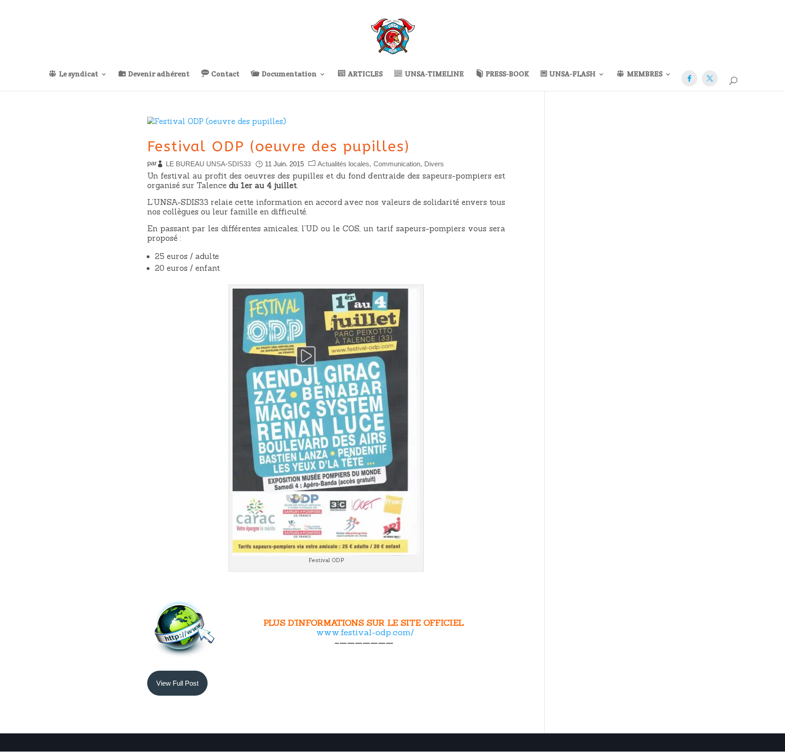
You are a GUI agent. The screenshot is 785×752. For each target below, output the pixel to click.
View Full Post (177, 683)
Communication (396, 164)
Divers (434, 164)
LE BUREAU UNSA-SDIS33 (208, 164)
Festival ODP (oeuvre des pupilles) (278, 146)
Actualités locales (343, 164)
